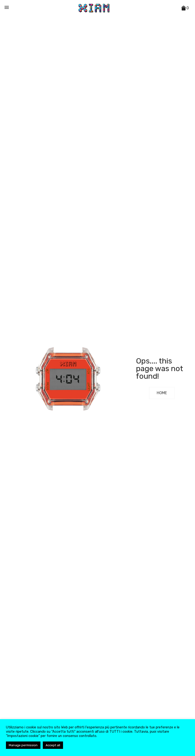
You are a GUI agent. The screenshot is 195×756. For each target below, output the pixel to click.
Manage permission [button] (23, 745)
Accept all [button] (53, 745)
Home (162, 393)
